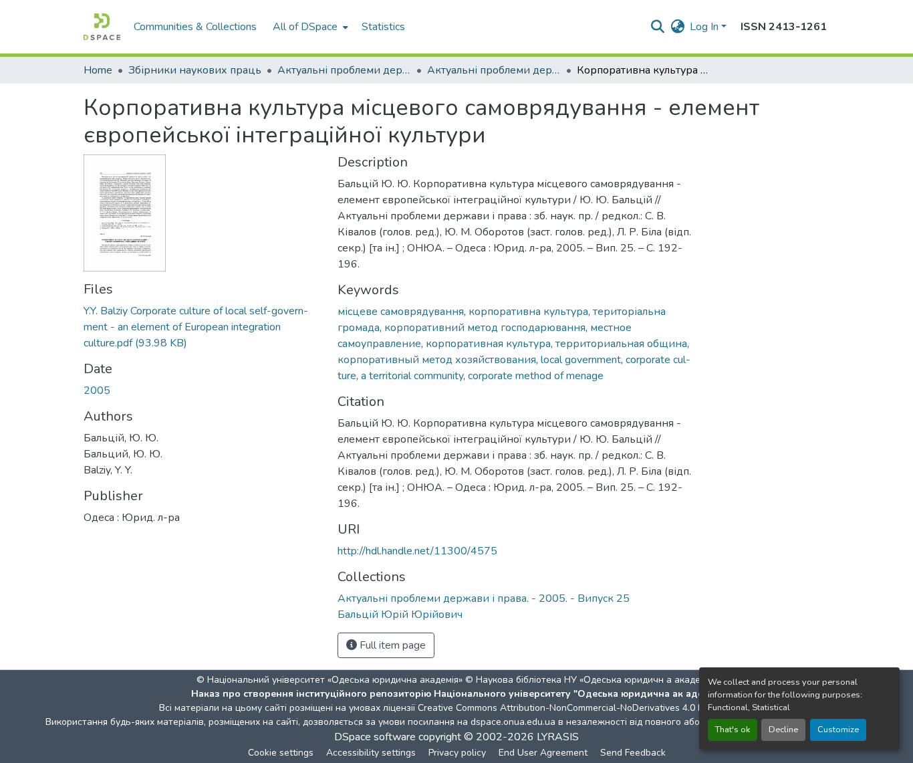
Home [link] (98, 70)
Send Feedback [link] (633, 752)
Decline (783, 730)
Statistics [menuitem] (383, 26)
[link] (202, 327)
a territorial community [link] (412, 375)
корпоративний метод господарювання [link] (484, 327)
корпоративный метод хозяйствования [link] (437, 359)
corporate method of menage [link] (536, 375)
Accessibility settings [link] (371, 752)
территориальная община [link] (621, 343)
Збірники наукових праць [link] (194, 70)
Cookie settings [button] (280, 752)
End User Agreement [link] (543, 752)
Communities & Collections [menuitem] (195, 26)
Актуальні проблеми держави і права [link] (344, 70)
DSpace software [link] (375, 737)
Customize (838, 730)
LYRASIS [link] (558, 737)
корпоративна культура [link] (528, 311)
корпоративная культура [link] (488, 343)
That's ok (732, 730)
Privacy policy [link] (457, 752)
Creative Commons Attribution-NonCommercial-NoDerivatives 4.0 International (585, 707)
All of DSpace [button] (305, 26)
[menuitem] (309, 26)
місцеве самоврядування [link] (401, 311)
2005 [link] (97, 390)
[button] (102, 26)
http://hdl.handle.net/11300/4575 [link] (417, 551)
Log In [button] (705, 26)
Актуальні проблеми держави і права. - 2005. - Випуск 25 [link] (494, 70)
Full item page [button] (391, 645)
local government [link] (581, 359)
